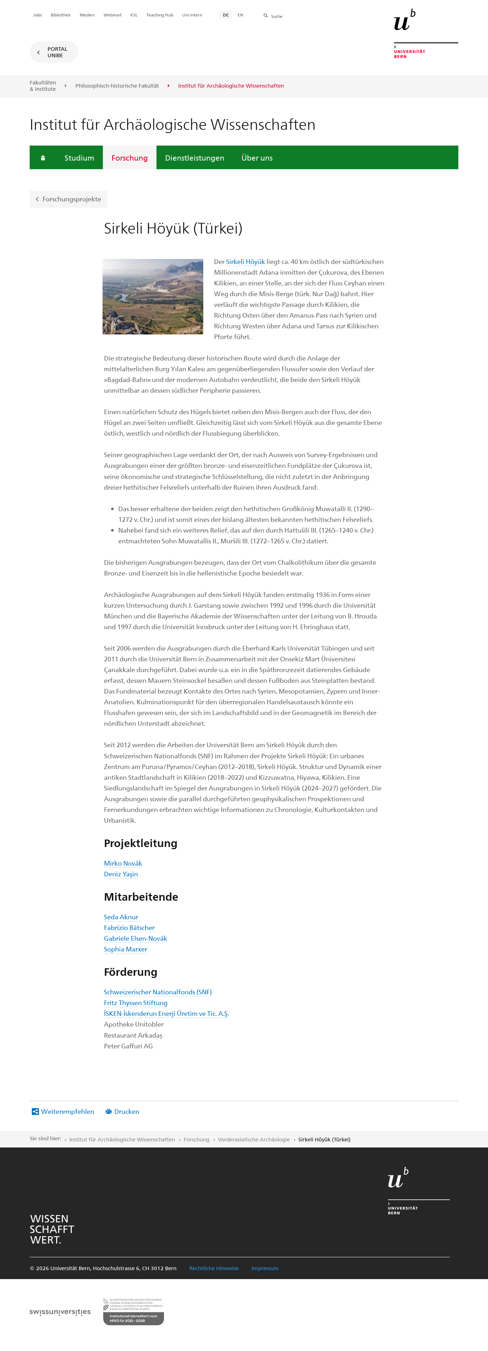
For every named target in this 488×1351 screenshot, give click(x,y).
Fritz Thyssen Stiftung (136, 1002)
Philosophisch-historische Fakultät (117, 86)
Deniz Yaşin (121, 873)
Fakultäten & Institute (43, 85)
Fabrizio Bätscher (129, 927)
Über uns (257, 157)
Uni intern (192, 15)
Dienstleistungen (194, 157)
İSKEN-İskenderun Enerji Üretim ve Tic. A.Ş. (166, 1013)
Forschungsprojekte (72, 198)
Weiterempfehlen (67, 1111)
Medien (87, 15)
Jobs (37, 15)
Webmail (112, 15)
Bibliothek (61, 15)
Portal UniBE (58, 52)
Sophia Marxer (125, 948)
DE (226, 15)
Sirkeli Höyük (245, 261)
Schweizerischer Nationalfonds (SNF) (158, 991)
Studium (79, 157)
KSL (134, 15)
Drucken (126, 1111)
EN (240, 15)
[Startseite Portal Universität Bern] (426, 33)
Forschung (129, 157)
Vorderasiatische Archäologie (254, 1139)
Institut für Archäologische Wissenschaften (122, 1139)
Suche (277, 16)
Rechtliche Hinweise (214, 1268)
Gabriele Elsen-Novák (135, 938)
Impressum (265, 1268)
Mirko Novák (123, 862)
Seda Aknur (121, 916)
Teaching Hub (159, 15)
